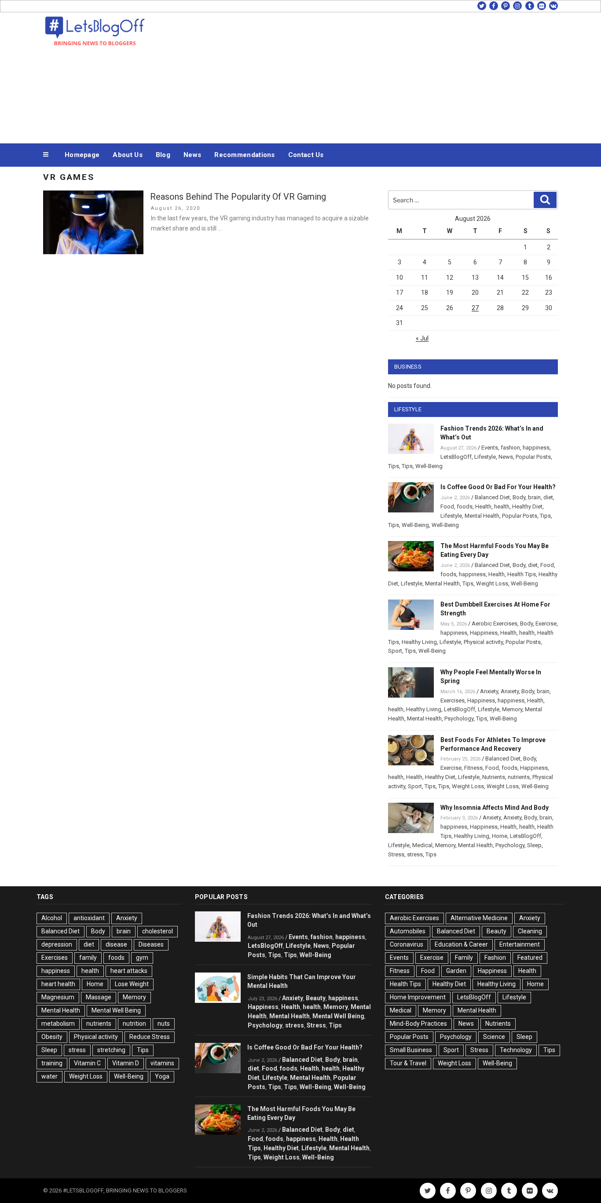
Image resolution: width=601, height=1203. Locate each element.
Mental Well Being (116, 1010)
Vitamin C (87, 1063)
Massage (98, 997)
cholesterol (157, 931)
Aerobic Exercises (494, 623)
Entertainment (519, 944)
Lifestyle (485, 456)
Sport (395, 650)
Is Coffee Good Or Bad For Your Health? (498, 486)
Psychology (458, 718)
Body (519, 497)
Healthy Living (419, 642)
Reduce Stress (149, 1036)
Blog (163, 155)
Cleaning (530, 931)
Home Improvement (418, 997)
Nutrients (493, 777)
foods (465, 506)
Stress (396, 854)
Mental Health (482, 515)
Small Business (411, 1049)
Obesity (51, 1036)
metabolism (58, 1023)
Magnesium (57, 997)
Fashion (495, 957)
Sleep (534, 845)
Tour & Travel (408, 1063)
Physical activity (483, 642)
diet (548, 497)
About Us (127, 155)
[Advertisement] (389, 75)
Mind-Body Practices (418, 1023)
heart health (58, 983)
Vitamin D (125, 1063)
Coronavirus (406, 944)
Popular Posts (533, 456)
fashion (510, 447)
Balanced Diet (492, 497)
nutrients (519, 777)
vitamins (162, 1063)
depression (56, 944)
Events (489, 447)
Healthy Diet (527, 506)
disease (116, 944)
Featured (529, 957)
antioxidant (89, 917)
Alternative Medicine (479, 917)
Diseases (151, 944)
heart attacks (128, 970)
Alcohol (51, 917)
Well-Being (429, 466)
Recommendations (244, 155)
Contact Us (306, 155)
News (192, 155)
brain (534, 497)
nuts (164, 1023)
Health (483, 506)
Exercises (452, 700)
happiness (536, 447)
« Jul (422, 338)
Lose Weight (132, 983)
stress (415, 854)
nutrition (134, 1023)
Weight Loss (492, 583)
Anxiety (489, 691)
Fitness (473, 767)
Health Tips (521, 574)
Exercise (546, 623)
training (51, 1063)
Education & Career (461, 944)
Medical (422, 845)
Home (499, 836)
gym (142, 957)
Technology (516, 1049)
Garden (456, 970)
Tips (393, 466)
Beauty (316, 998)
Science (494, 1036)
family (88, 957)
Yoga (162, 1076)
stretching (111, 1049)
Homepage (82, 155)
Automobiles (407, 931)
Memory (512, 709)
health (501, 506)
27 (475, 307)
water (49, 1076)
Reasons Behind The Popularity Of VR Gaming (238, 196)
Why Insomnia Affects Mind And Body (494, 807)
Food (447, 506)
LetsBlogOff (456, 456)
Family (464, 957)
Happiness (484, 632)
